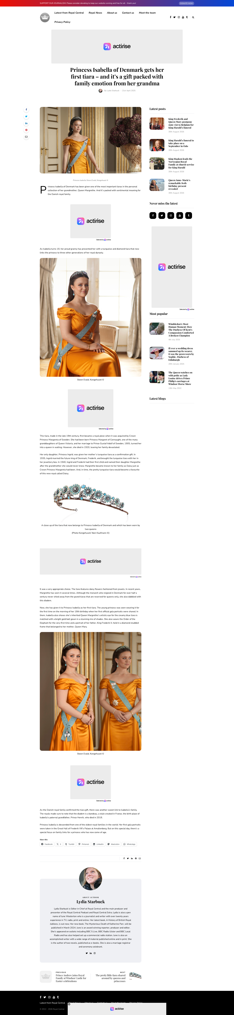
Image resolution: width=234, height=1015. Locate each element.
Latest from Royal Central (69, 12)
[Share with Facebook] (26, 109)
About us (112, 12)
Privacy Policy (62, 22)
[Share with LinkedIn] (26, 123)
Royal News (95, 12)
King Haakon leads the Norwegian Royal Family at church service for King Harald (181, 163)
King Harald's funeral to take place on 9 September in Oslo (181, 143)
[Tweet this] (26, 116)
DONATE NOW (186, 3)
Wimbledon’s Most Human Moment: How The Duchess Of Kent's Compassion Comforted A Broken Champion (181, 329)
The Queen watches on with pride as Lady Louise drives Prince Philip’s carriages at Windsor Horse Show (180, 378)
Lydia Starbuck (113, 90)
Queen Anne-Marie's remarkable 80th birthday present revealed (179, 184)
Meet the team (147, 12)
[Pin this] (26, 130)
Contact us (128, 12)
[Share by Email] (26, 137)
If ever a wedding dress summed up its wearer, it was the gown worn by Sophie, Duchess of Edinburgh (181, 354)
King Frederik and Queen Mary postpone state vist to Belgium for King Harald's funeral (181, 123)
